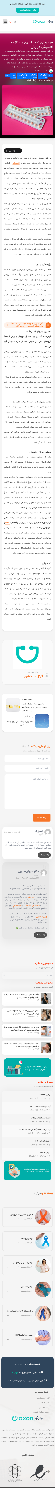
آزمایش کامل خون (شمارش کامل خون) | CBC (34, 1129)
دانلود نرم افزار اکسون (41, 1412)
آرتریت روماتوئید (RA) (24, 1335)
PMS (7, 522)
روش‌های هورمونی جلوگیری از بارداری (22, 75)
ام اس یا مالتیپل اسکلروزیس (21, 1214)
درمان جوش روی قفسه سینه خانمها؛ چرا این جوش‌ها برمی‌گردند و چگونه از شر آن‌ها (23, 1012)
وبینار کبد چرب (45, 1152)
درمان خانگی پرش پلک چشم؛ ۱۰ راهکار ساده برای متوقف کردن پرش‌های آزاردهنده (21, 1045)
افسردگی (16, 163)
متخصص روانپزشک (32, 905)
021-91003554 (20, 1364)
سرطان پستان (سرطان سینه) (21, 1262)
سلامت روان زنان (14, 75)
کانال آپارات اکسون (43, 1398)
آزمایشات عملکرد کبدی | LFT (40, 1118)
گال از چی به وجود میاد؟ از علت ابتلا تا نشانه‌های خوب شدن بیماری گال (26, 325)
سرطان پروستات (26, 1238)
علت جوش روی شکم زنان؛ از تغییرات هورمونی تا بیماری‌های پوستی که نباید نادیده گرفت (21, 1028)
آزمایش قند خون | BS (42, 1141)
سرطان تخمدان (27, 1286)
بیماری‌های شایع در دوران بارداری (43, 75)
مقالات (7, 76)
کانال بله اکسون (44, 1403)
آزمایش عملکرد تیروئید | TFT (40, 1106)
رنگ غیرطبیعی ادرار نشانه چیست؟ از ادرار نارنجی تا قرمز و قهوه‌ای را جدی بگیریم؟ (21, 996)
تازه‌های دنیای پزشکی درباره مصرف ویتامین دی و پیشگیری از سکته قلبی (34, 707)
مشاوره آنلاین (44, 1407)
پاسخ (43, 854)
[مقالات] (4, 975)
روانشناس (17, 905)
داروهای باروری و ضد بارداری (33, 75)
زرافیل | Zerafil (44, 1095)
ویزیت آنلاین (41, 916)
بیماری (50, 76)
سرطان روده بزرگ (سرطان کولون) (20, 1311)
